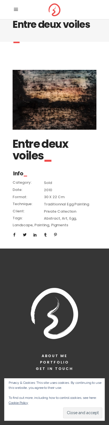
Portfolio (54, 362)
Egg (72, 218)
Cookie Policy (18, 403)
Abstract (52, 218)
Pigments (59, 225)
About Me (55, 355)
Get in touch (54, 368)
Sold (48, 182)
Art (64, 218)
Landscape (23, 225)
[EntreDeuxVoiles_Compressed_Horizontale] (54, 100)
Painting (41, 225)
